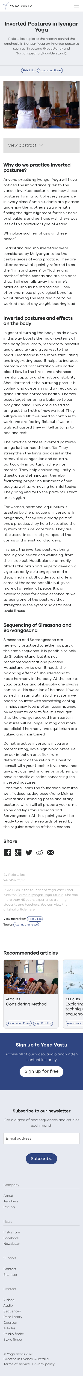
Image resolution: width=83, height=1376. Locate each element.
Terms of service (16, 1364)
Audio (8, 1305)
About (8, 1196)
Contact (9, 1269)
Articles (9, 1328)
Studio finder (13, 1334)
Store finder (12, 1339)
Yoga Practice (43, 1023)
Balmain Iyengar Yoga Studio (40, 895)
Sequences (12, 1311)
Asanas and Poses (50, 70)
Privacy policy (43, 1364)
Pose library (12, 1317)
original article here (19, 909)
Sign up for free (42, 1071)
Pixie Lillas (29, 70)
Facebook (11, 1238)
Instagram (11, 1232)
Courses (10, 1322)
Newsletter (11, 1243)
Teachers (10, 1201)
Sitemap (10, 1274)
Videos (8, 1300)
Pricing (9, 1207)
